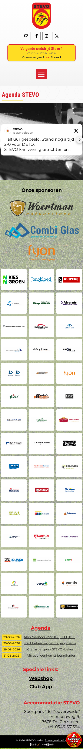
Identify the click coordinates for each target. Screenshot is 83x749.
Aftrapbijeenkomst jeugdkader (51, 655)
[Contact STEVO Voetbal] (26, 35)
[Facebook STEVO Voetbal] (36, 35)
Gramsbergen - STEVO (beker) (50, 649)
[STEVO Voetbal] (41, 16)
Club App (40, 687)
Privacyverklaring (56, 740)
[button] (3, 139)
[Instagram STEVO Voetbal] (47, 35)
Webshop (41, 678)
